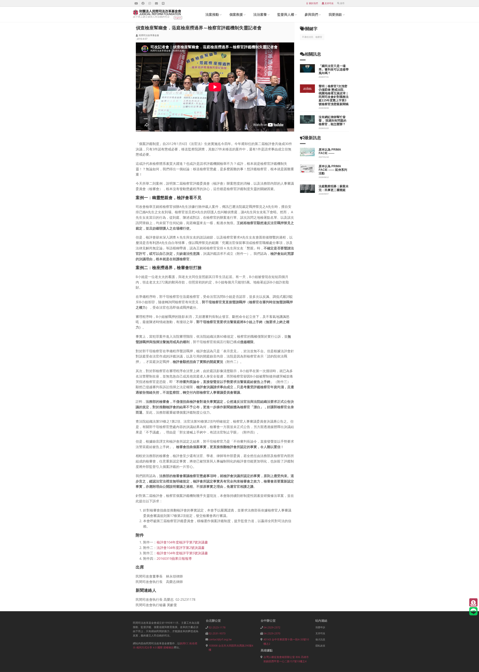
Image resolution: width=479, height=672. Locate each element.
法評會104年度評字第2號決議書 (181, 547)
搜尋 (342, 3)
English (178, 17)
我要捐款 (335, 14)
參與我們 (311, 14)
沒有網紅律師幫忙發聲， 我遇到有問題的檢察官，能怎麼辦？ (332, 120)
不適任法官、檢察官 (312, 37)
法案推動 (212, 14)
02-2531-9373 (217, 633)
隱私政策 (320, 645)
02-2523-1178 (217, 627)
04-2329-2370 (271, 633)
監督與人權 (285, 14)
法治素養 (260, 14)
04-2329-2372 (271, 627)
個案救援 (236, 14)
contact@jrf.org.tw (220, 639)
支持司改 (329, 3)
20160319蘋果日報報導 (174, 558)
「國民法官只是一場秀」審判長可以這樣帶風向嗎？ (334, 69)
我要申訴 (320, 627)
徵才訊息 (320, 639)
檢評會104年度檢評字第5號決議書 (182, 553)
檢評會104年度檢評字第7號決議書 (182, 542)
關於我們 (313, 3)
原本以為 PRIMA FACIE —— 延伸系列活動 (333, 170)
